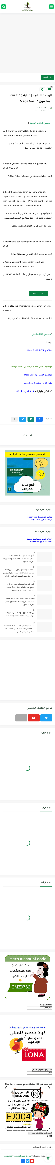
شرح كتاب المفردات (42, 1147)
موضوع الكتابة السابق (39, 123)
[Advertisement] (27, 43)
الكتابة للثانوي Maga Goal (41, 542)
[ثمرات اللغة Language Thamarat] (27, 6)
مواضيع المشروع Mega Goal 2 (38, 375)
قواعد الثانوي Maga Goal (41, 520)
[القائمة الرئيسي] (51, 6)
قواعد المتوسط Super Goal (40, 517)
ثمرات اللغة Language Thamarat (17, 1156)
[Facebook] (21, 717)
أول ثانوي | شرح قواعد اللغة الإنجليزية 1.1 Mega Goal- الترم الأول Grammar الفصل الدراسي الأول (19, 629)
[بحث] (3, 6)
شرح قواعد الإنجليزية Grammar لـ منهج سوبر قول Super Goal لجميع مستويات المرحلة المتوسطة (20, 587)
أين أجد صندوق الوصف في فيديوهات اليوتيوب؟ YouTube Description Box (20, 614)
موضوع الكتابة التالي (41, 334)
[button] (39, 419)
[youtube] (34, 717)
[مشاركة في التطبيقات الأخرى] (14, 419)
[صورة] (44, 557)
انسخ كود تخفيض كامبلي (42, 1070)
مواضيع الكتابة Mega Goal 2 (39, 351)
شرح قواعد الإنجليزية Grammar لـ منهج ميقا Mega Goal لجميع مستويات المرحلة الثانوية (19, 559)
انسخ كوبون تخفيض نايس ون (40, 1133)
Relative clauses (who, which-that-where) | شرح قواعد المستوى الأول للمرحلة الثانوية (20, 602)
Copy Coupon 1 (46, 1005)
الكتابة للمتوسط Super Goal (39, 539)
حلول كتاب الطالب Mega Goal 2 (38, 383)
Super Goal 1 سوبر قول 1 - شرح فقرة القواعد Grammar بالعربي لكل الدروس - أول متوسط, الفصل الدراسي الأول (19, 573)
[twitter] (46, 717)
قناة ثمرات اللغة (25, 391)
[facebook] (23, 1161)
